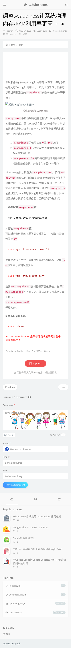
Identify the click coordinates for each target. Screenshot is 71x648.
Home (12, 44)
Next (63, 387)
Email (6, 457)
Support (37, 363)
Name (7, 443)
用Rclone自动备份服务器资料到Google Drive (37, 549)
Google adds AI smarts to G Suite (30, 527)
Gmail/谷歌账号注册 (24, 538)
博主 (15, 340)
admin (10, 30)
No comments (59, 30)
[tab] (12, 498)
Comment (9, 405)
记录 (24, 34)
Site (5, 470)
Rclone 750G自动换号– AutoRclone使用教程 (37, 516)
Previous (10, 387)
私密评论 (55, 435)
